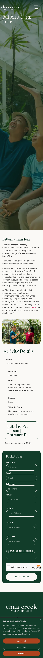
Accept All (21, 641)
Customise (21, 647)
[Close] (40, 619)
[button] (5, 332)
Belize (33, 307)
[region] (21, 637)
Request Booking (21, 576)
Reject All (21, 653)
